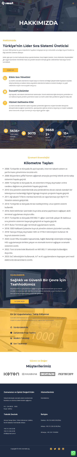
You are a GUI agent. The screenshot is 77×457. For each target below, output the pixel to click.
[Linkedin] (63, 449)
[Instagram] (59, 449)
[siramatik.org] (7, 3)
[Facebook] (51, 449)
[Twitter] (55, 449)
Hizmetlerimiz (45, 398)
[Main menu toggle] (73, 3)
